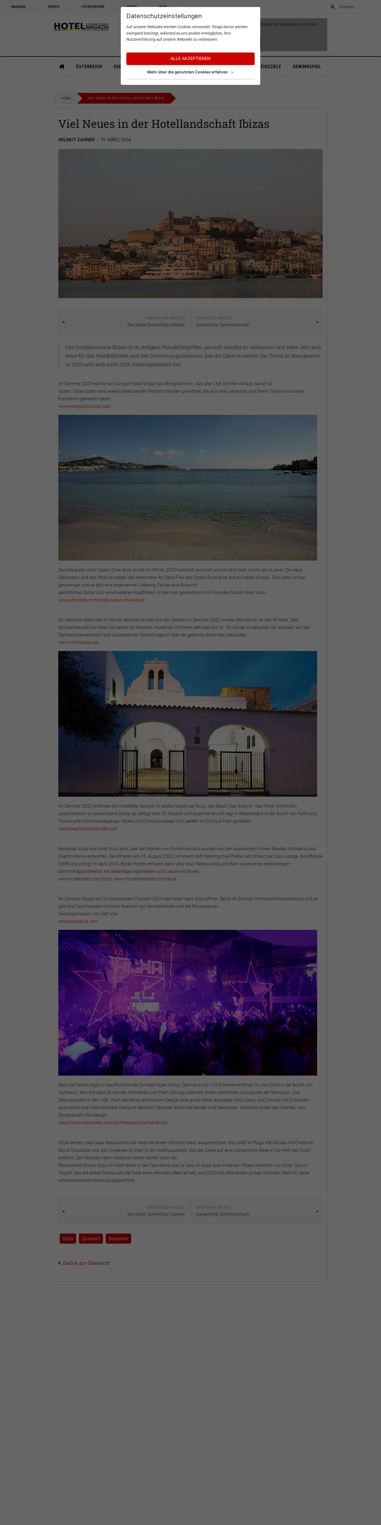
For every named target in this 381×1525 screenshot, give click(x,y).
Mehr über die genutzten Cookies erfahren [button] (187, 72)
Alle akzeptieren (190, 58)
